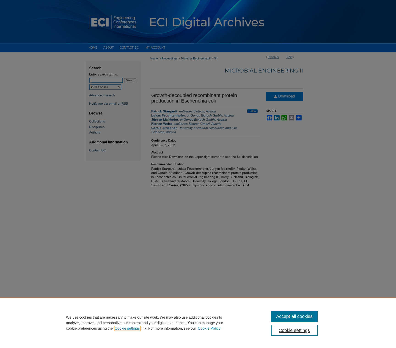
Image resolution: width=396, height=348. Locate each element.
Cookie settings (127, 328)
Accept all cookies (294, 316)
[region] (198, 323)
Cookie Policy (209, 328)
